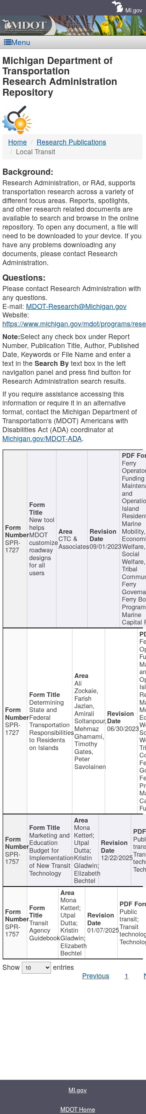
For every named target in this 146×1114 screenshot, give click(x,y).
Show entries (38, 967)
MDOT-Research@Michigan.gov (76, 306)
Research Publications (71, 142)
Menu (20, 41)
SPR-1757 (12, 857)
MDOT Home (77, 1109)
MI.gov (133, 10)
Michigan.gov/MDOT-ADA (42, 438)
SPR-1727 (12, 546)
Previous (95, 975)
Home (17, 142)
